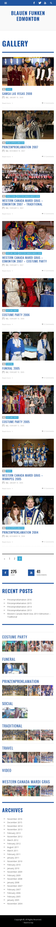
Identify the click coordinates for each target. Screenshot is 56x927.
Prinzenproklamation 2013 (19, 610)
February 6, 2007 (17, 208)
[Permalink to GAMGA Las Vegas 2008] (28, 71)
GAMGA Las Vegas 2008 (17, 93)
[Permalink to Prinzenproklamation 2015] (34, 690)
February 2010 (14, 864)
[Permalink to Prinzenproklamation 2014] (47, 690)
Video (6, 770)
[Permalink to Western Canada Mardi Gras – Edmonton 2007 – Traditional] (28, 178)
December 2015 (14, 822)
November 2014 (14, 826)
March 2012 (12, 840)
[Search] (5, 3)
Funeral (9, 364)
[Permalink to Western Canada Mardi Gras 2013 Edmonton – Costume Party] (14, 646)
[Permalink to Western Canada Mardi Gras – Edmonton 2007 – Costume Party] (28, 235)
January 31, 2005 (16, 483)
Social (7, 703)
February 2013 (14, 833)
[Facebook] (34, 3)
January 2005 (13, 900)
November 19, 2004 (17, 536)
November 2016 (14, 819)
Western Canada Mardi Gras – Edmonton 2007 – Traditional (22, 202)
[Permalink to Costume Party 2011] (47, 646)
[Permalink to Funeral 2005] (28, 346)
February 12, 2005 (17, 425)
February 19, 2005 (17, 372)
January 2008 (13, 882)
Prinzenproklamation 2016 (19, 599)
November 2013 (14, 829)
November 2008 (14, 878)
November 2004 (14, 903)
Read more (6, 103)
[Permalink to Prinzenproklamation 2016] (14, 690)
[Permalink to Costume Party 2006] (28, 292)
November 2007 (14, 886)
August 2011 (13, 847)
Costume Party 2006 (16, 314)
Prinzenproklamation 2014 (19, 606)
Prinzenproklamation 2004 (20, 532)
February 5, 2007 (17, 265)
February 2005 (14, 896)
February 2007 (14, 889)
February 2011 (14, 854)
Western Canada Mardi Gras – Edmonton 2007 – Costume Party (24, 259)
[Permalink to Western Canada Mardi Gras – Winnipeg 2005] (28, 453)
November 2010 (14, 861)
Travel (9, 89)
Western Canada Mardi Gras (28, 196)
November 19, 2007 (17, 151)
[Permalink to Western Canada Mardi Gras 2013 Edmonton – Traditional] (34, 735)
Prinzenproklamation (15, 143)
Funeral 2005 (11, 368)
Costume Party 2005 (16, 421)
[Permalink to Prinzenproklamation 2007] (28, 124)
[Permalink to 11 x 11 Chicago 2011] (34, 757)
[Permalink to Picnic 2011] (14, 712)
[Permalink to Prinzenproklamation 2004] (28, 510)
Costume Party (12, 253)
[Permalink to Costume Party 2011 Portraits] (34, 646)
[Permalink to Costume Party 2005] (28, 399)
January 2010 (13, 868)
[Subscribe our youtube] (31, 572)
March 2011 (12, 850)
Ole (7, 97)
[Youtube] (45, 3)
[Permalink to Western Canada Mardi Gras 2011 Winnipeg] (47, 757)
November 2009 (14, 871)
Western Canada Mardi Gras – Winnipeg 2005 (22, 477)
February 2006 (14, 893)
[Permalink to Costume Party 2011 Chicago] (14, 757)
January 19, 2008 (16, 97)
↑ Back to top (28, 922)
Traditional (11, 196)
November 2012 (14, 836)
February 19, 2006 (17, 318)
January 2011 (13, 857)
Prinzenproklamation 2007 (20, 147)
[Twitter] (39, 3)
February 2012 (14, 843)
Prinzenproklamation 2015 (19, 603)
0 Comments (49, 103)
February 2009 (14, 875)
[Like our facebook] (5, 572)
